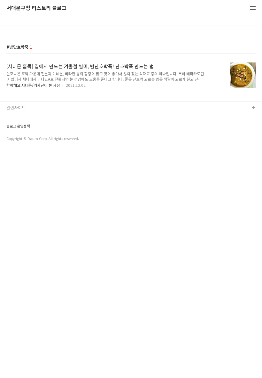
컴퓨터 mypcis (20, 139)
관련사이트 (16, 107)
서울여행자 (16, 149)
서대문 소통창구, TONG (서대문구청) (39, 118)
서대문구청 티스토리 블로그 (36, 8)
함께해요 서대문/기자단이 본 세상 (33, 85)
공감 (10, 129)
